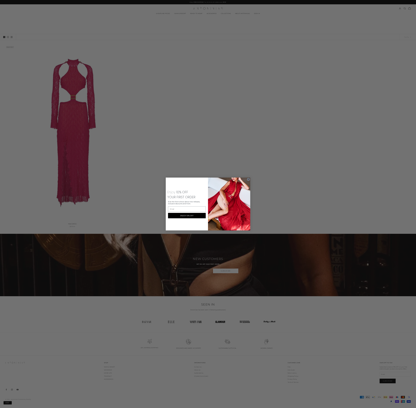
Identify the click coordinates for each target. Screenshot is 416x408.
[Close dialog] (248, 179)
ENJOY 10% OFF (187, 216)
